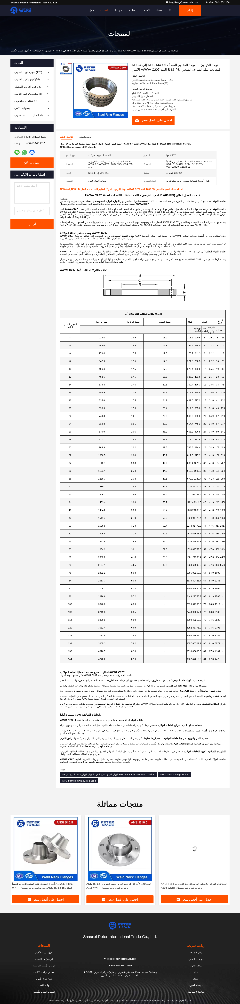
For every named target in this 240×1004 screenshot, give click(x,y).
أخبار (196, 972)
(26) (27, 79)
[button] (16, 856)
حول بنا (118, 10)
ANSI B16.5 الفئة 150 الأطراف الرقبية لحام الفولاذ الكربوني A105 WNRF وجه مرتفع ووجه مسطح (44, 885)
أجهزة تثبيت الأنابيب (19, 50)
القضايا (196, 978)
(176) (28, 72)
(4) (22, 108)
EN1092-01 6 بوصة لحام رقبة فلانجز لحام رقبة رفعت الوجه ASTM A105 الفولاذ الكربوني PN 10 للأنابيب (193, 885)
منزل (91, 10)
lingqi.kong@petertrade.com (184, 2)
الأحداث (146, 10)
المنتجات (104, 10)
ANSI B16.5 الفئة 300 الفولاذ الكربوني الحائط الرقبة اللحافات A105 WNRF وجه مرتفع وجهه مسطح (119, 885)
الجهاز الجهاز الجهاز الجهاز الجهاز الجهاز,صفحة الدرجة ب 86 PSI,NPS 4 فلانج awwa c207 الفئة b (108, 774)
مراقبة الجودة (196, 965)
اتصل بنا (132, 10)
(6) (25, 101)
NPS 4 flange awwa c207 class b (79, 780)
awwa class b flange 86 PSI (174, 774)
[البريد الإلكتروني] (32, 152)
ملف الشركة (196, 952)
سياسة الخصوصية (196, 991)
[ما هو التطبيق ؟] (24, 152)
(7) (28, 86)
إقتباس (189, 10)
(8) (28, 93)
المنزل (48, 50)
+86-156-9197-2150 (219, 2)
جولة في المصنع (196, 959)
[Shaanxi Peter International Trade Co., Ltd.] (20, 10)
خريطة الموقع (196, 985)
